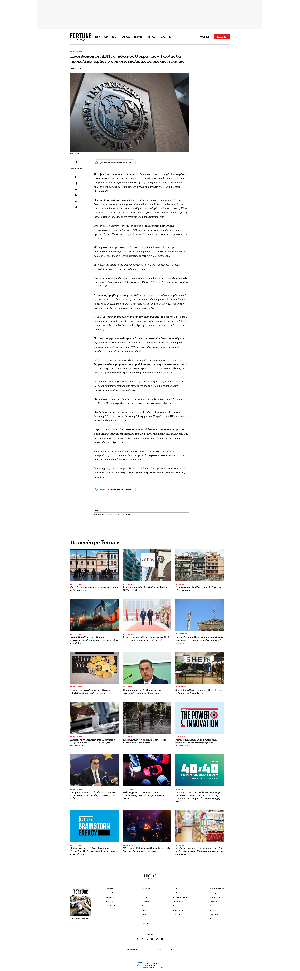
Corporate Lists (109, 888)
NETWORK (138, 37)
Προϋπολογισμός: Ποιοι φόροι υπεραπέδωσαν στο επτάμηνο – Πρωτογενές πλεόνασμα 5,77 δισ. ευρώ (199, 640)
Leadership (145, 919)
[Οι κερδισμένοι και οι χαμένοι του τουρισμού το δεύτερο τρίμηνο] (94, 565)
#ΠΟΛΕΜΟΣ (126, 515)
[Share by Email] (76, 201)
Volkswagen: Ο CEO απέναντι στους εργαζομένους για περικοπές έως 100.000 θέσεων (144, 795)
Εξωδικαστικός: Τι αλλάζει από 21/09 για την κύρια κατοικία (198, 589)
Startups (144, 910)
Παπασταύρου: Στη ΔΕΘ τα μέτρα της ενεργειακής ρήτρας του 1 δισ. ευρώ (142, 692)
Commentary (146, 923)
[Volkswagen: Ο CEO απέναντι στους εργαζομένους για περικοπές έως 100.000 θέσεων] (147, 770)
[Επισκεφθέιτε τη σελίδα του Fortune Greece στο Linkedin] (147, 939)
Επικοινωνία (214, 901)
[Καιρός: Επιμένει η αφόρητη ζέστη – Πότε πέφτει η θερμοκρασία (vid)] (147, 718)
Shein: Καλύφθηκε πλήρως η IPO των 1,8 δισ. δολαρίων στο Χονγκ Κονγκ (198, 692)
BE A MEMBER (150, 37)
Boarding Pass (177, 893)
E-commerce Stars (178, 906)
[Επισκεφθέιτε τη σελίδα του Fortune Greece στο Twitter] (142, 939)
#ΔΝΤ (118, 515)
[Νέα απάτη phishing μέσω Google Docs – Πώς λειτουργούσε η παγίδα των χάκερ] (147, 826)
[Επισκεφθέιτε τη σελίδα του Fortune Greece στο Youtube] (152, 940)
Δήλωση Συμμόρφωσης (217, 897)
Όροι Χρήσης (214, 914)
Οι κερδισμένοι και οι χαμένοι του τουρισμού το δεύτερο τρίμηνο (94, 589)
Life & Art (145, 897)
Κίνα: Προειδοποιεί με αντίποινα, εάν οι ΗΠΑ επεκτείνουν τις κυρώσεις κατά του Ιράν (146, 639)
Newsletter (213, 906)
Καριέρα (144, 914)
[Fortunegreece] (80, 40)
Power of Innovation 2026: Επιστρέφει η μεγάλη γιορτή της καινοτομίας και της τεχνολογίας (196, 742)
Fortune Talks (109, 901)
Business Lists (109, 893)
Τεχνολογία (145, 901)
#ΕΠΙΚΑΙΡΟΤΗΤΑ (99, 515)
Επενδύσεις (145, 906)
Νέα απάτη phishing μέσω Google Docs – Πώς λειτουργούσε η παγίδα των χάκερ (146, 850)
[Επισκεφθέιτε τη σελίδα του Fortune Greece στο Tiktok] (157, 939)
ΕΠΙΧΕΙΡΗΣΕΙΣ (180, 687)
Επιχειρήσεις (146, 893)
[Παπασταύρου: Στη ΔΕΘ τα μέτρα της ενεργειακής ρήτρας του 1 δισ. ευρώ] (147, 668)
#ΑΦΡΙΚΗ (110, 515)
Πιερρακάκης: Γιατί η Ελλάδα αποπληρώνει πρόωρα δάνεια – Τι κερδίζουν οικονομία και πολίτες (93, 795)
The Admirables (166, 37)
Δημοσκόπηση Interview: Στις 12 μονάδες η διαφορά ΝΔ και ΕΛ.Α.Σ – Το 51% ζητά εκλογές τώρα (92, 742)
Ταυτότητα (213, 893)
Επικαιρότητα (146, 888)
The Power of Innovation (180, 897)
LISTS (113, 37)
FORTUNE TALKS (101, 37)
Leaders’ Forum (109, 897)
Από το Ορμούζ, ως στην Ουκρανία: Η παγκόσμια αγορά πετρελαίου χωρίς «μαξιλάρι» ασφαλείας (94, 640)
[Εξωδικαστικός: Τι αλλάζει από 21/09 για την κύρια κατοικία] (199, 565)
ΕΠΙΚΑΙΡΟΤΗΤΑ (76, 51)
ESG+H (175, 888)
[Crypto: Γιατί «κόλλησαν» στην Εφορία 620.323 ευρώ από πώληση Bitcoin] (94, 668)
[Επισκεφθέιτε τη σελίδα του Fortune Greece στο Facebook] (137, 939)
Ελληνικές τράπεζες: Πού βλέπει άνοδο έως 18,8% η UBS (145, 589)
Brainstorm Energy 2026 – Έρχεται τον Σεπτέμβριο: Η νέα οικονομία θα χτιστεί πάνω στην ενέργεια (93, 851)
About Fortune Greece (217, 888)
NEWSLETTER (222, 37)
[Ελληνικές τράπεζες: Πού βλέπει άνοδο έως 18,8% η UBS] (147, 565)
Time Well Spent (178, 910)
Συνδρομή (213, 910)
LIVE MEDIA (126, 37)
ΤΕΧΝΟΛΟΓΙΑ (180, 736)
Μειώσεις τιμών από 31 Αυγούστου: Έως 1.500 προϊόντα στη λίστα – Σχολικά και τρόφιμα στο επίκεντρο (199, 851)
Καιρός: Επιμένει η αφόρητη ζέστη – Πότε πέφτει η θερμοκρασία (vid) (144, 741)
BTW (171, 950)
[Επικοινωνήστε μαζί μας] (162, 939)
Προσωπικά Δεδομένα (217, 919)
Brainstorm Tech (178, 901)
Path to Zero (177, 914)
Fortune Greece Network (112, 906)
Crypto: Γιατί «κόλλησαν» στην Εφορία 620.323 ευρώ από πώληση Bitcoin (90, 692)
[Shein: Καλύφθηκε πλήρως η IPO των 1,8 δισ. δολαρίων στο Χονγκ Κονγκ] (199, 668)
